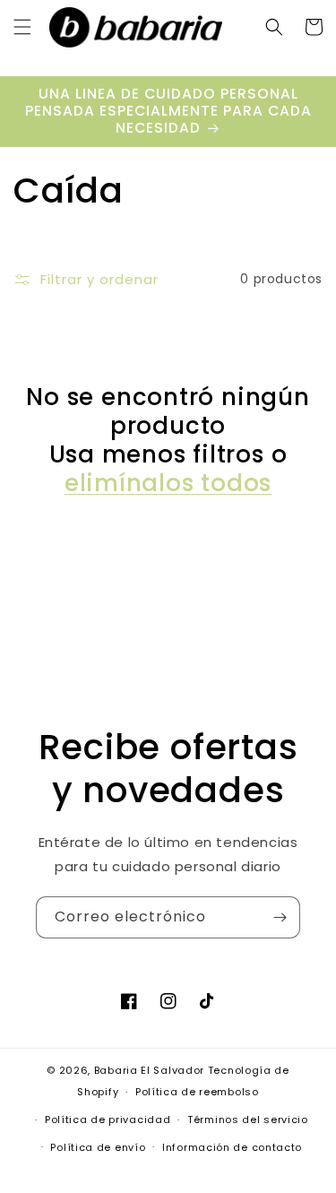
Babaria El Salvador (149, 1070)
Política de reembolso (197, 1092)
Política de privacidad (107, 1119)
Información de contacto (232, 1147)
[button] (22, 27)
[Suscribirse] (279, 917)
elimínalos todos (168, 483)
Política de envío (97, 1147)
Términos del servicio (247, 1119)
